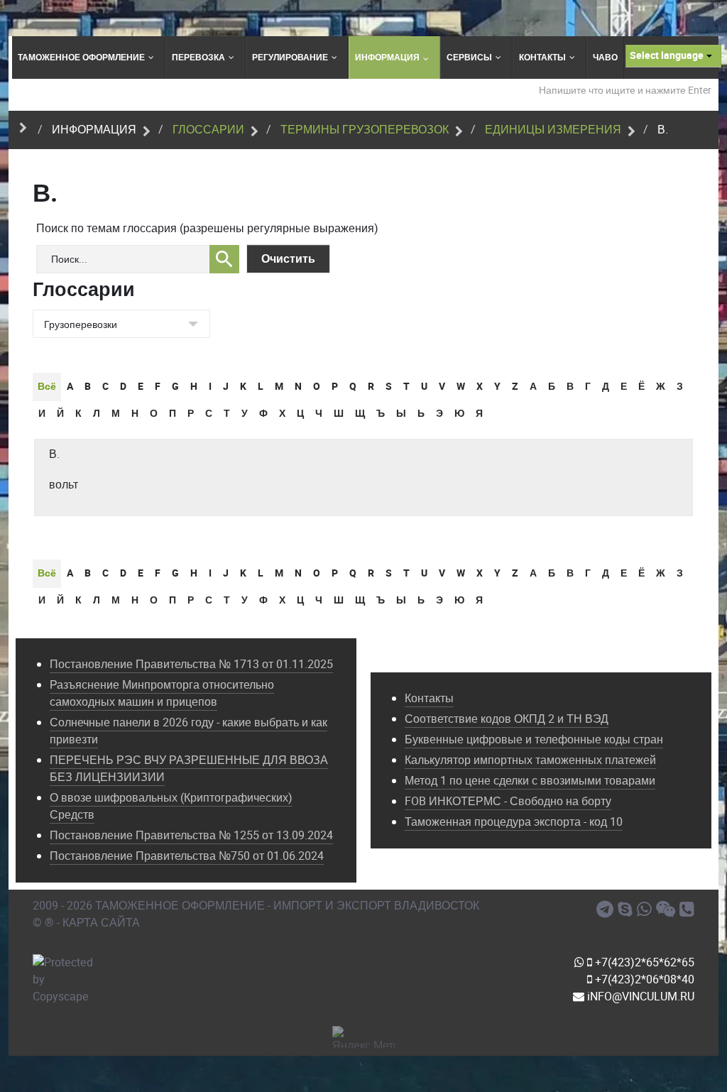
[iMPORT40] (607, 909)
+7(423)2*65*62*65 (643, 962)
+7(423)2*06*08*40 (643, 979)
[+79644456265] (646, 909)
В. (54, 454)
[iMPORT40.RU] (627, 909)
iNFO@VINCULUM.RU (639, 996)
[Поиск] (224, 259)
